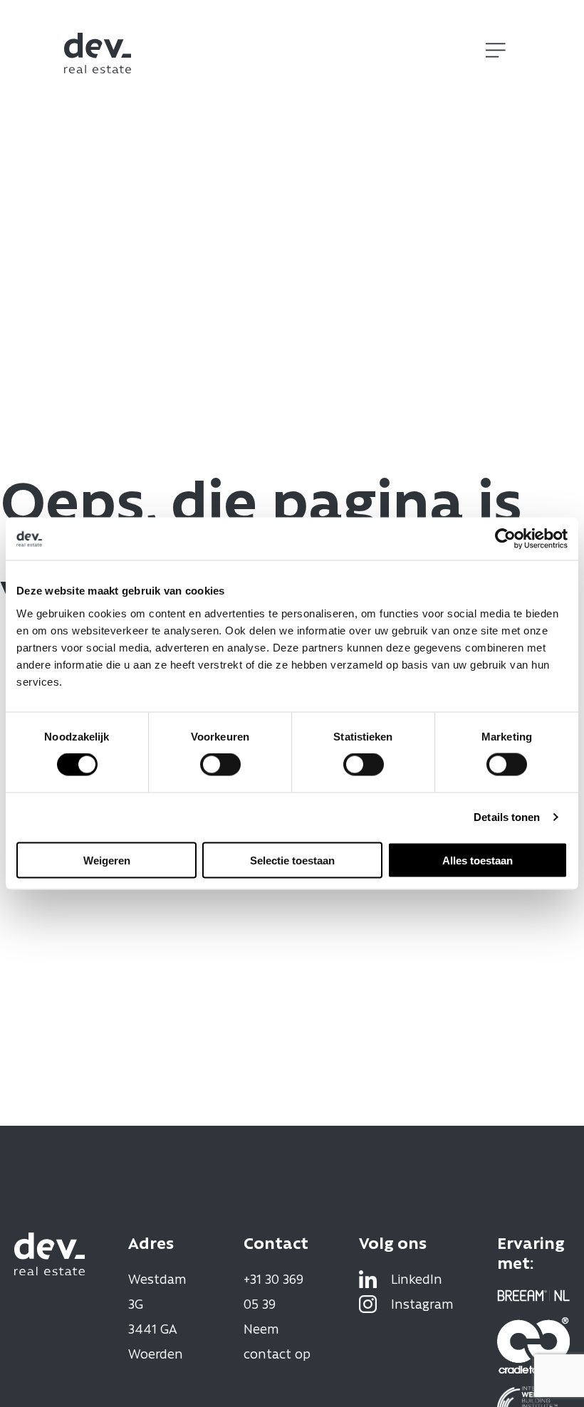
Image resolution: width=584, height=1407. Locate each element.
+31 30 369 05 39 (273, 1291)
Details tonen (507, 817)
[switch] (220, 764)
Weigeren (106, 860)
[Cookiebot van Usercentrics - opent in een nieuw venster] (505, 539)
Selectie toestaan (292, 860)
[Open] (496, 50)
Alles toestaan (477, 860)
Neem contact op (277, 1341)
